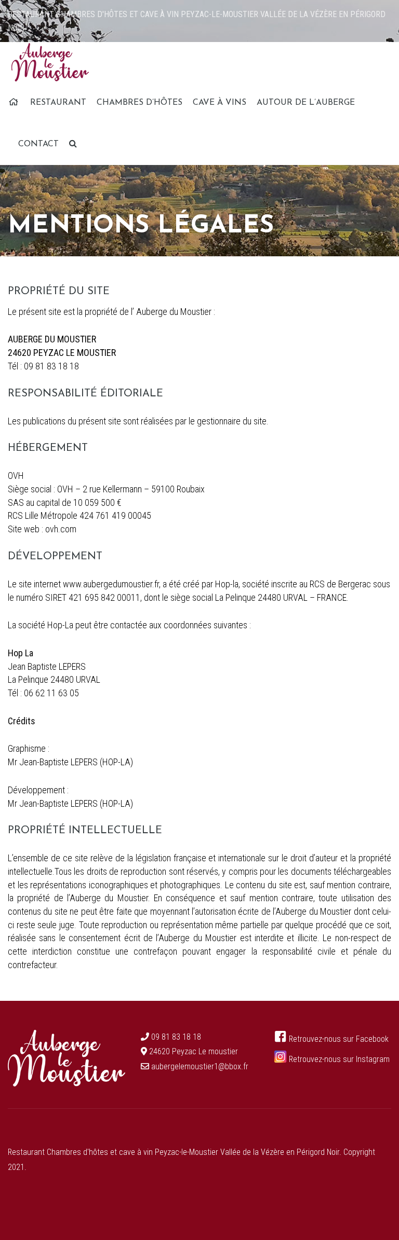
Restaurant (58, 103)
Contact (38, 144)
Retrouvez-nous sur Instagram (338, 1059)
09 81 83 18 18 (176, 1037)
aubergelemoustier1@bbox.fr (199, 1066)
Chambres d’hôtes (139, 103)
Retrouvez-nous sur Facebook (338, 1039)
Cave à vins (219, 103)
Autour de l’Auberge (306, 103)
